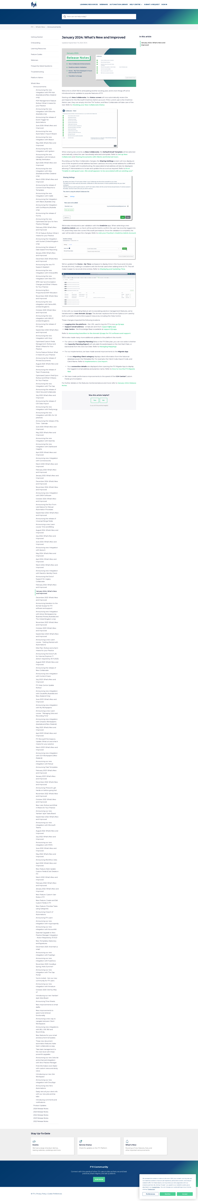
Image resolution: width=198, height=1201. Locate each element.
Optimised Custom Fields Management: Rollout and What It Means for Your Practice (46, 345)
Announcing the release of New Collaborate (46, 669)
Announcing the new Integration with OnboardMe (47, 271)
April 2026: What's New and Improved (46, 164)
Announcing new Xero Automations (44, 1087)
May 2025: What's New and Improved (46, 434)
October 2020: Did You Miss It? (46, 991)
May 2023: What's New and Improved (46, 729)
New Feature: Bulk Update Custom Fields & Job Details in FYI (47, 871)
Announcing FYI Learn (44, 918)
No (103, 400)
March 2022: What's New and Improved (47, 878)
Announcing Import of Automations (44, 913)
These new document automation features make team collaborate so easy (46, 1043)
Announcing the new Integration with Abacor (45, 138)
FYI (32, 27)
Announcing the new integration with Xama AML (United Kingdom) (46, 304)
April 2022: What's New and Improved (46, 864)
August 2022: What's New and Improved (47, 832)
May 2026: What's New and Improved (46, 144)
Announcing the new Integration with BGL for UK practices (46, 415)
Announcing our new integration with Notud (44, 762)
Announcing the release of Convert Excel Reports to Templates (46, 187)
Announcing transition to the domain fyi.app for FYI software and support (47, 605)
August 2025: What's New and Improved (47, 365)
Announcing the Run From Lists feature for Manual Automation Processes (46, 507)
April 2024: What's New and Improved (46, 560)
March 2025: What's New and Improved (47, 465)
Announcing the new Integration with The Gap (45, 385)
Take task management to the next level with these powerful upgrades (46, 1051)
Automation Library (119, 4)
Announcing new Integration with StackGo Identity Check (47, 572)
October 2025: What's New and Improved (46, 311)
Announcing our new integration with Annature (45, 985)
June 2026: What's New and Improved (46, 127)
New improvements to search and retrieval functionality (44, 1013)
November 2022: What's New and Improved (47, 795)
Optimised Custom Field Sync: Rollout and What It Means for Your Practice (47, 378)
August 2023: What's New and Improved (47, 663)
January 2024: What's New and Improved (46, 592)
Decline (167, 1194)
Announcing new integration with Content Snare (47, 675)
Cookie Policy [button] (156, 1187)
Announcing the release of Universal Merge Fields (46, 520)
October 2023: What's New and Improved (46, 629)
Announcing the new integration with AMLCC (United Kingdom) (45, 318)
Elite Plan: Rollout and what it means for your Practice (47, 649)
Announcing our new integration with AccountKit (46, 928)
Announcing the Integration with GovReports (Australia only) (46, 207)
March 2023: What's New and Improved (47, 748)
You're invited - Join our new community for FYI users (46, 979)
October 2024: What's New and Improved (46, 500)
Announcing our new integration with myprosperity (47, 922)
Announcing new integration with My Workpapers (47, 706)
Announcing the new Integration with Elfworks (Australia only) (45, 111)
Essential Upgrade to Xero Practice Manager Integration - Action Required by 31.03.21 (47, 935)
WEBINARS (104, 4)
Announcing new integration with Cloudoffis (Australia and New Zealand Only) (47, 693)
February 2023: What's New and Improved (46, 772)
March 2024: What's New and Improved (47, 566)
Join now (99, 1179)
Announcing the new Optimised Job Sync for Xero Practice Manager (47, 221)
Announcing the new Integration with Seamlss (45, 439)
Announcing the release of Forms (46, 214)
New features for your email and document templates (46, 1036)
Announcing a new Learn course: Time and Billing (45, 525)
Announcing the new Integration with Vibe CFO (46, 277)
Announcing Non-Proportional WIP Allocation (46, 291)
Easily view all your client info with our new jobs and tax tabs (47, 1094)
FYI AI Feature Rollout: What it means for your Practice (47, 234)
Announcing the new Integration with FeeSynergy (46, 408)
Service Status (85, 1145)
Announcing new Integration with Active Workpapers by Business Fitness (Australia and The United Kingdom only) (47, 615)
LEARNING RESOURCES (89, 4)
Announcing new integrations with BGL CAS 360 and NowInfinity (47, 1029)
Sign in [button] (164, 4)
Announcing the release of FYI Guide (46, 325)
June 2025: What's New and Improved (46, 428)
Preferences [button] (151, 1189)
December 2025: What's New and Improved (47, 260)
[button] (45, 37)
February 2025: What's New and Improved (46, 471)
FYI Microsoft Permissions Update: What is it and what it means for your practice (47, 741)
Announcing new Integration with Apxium (47, 549)
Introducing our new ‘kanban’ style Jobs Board (47, 997)
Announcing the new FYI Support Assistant (45, 266)
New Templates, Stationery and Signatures (46, 942)
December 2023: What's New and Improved (47, 599)
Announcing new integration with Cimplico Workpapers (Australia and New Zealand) (47, 721)
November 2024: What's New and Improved (47, 488)
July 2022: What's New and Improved (46, 838)
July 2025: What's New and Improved (46, 396)
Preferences (150, 1194)
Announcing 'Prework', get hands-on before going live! (46, 789)
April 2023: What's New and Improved (46, 734)
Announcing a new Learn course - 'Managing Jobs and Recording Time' (46, 713)
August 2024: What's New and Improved (47, 531)
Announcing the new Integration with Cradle (44, 194)
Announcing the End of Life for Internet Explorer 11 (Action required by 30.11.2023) (47, 656)
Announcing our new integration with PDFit (44, 844)
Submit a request (152, 4)
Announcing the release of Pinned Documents (46, 359)
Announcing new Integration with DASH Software (47, 494)
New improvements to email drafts (47, 1006)
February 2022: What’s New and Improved (46, 884)
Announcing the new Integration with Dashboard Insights (46, 446)
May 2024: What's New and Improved (46, 554)
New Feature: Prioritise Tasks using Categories (46, 907)
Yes (94, 400)
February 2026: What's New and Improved (46, 228)
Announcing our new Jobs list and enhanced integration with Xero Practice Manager (47, 1060)
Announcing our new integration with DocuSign (46, 1081)
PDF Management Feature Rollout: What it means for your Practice (46, 103)
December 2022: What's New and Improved (47, 783)
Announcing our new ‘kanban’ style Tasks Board (46, 812)
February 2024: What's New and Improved (46, 586)
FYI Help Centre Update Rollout (45, 686)
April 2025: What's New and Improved (46, 453)
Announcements (54, 27)
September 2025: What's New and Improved (47, 331)
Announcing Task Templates (46, 767)
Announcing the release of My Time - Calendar (47, 422)
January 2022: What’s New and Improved (47, 890)
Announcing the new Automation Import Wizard (46, 132)
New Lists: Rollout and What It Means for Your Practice (46, 806)
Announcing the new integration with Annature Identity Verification (45, 157)
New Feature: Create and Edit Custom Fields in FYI (47, 901)
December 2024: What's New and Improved (47, 482)
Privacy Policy (41, 1194)
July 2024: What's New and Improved (46, 537)
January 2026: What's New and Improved (45, 254)
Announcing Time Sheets (45, 1001)
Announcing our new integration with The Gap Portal (45, 972)
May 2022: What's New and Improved (46, 855)
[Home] (34, 4)
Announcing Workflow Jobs (46, 860)
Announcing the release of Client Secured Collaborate (46, 391)
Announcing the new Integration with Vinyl (44, 337)
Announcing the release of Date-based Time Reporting (46, 248)
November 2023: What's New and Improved (47, 623)
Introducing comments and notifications (46, 1101)
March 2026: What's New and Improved (47, 180)
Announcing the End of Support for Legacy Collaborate (45, 579)
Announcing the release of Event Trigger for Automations (46, 119)
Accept (184, 1194)
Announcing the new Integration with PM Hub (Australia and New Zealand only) (46, 93)
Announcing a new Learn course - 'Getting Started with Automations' (47, 642)
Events (36, 1145)
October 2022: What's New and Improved (46, 801)
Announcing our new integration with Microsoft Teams (45, 825)
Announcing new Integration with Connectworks (47, 459)
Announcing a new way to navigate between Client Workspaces (46, 1021)
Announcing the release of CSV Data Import (46, 402)
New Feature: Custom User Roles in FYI (46, 896)
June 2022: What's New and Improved (46, 849)
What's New (40, 27)
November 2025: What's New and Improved (47, 297)
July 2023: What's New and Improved (46, 681)
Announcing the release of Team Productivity (46, 371)
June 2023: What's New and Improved (46, 700)
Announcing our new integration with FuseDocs (46, 959)
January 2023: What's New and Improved (45, 777)
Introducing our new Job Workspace (45, 1075)
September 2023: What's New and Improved (47, 635)
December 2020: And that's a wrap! (47, 948)
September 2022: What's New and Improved (47, 818)
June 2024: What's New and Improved (46, 543)
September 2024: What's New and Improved (47, 514)
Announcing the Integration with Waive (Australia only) (46, 200)
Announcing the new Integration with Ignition (45, 150)
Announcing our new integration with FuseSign (45, 954)
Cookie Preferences (55, 1194)
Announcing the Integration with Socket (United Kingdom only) (47, 241)
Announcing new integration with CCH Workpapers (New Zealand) (47, 755)
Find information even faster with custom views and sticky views (47, 1068)
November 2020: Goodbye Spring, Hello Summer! (46, 965)
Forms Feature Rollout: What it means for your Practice (47, 353)
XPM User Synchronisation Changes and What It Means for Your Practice (46, 284)
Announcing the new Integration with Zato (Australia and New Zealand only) (46, 172)
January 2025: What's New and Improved (47, 477)
